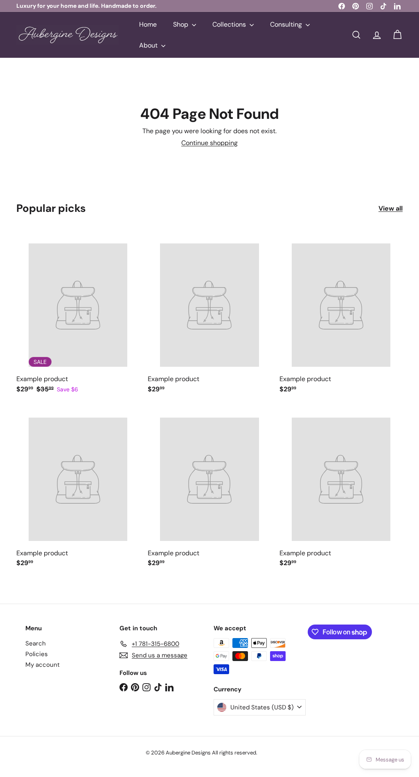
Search (35, 643)
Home (148, 24)
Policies (36, 654)
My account (42, 665)
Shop (181, 24)
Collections (230, 24)
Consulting (287, 24)
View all (390, 208)
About (149, 45)
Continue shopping (209, 143)
